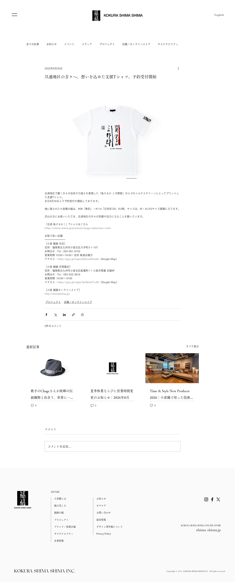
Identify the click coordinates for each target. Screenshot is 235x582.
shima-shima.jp (208, 530)
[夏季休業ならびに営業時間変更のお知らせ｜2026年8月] (112, 368)
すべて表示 (192, 346)
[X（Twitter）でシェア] (55, 314)
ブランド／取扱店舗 (65, 527)
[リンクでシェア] (73, 314)
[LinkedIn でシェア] (64, 314)
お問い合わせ (103, 512)
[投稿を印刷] (82, 314)
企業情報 (59, 541)
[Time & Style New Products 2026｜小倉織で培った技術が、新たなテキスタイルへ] (172, 368)
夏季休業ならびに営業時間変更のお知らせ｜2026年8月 (111, 394)
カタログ (101, 505)
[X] (218, 499)
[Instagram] (206, 499)
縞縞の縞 (59, 512)
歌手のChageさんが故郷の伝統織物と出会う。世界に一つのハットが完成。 (52, 395)
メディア (87, 44)
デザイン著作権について (109, 527)
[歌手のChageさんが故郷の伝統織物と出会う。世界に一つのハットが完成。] (53, 368)
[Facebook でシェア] (46, 314)
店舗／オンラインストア (136, 44)
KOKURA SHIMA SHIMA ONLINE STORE (201, 526)
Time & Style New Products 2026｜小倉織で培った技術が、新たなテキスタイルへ (170, 395)
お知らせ (51, 44)
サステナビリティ (168, 44)
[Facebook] (212, 499)
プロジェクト (107, 44)
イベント (69, 44)
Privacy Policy (103, 534)
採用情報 (101, 520)
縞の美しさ (60, 505)
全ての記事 (32, 44)
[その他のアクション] (178, 68)
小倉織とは (60, 498)
